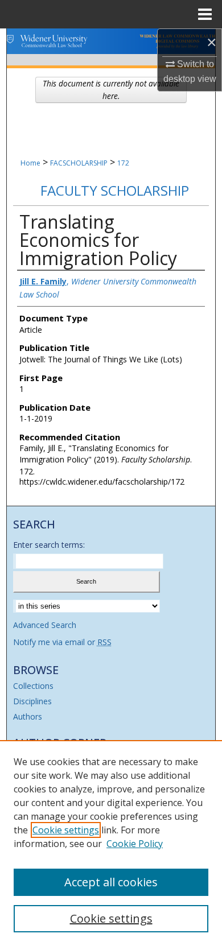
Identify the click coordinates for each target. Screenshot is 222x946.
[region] (111, 843)
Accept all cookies (111, 882)
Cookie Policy (134, 843)
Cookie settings (65, 830)
